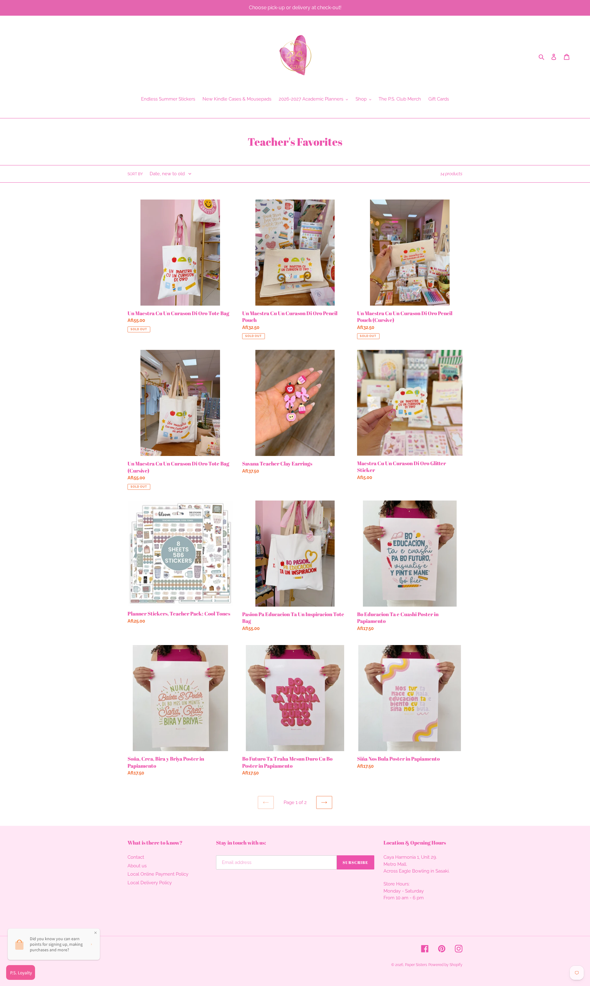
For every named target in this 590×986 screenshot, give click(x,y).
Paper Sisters (416, 965)
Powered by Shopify (445, 965)
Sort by (135, 174)
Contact (136, 857)
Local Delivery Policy (150, 882)
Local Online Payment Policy (158, 874)
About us (137, 866)
